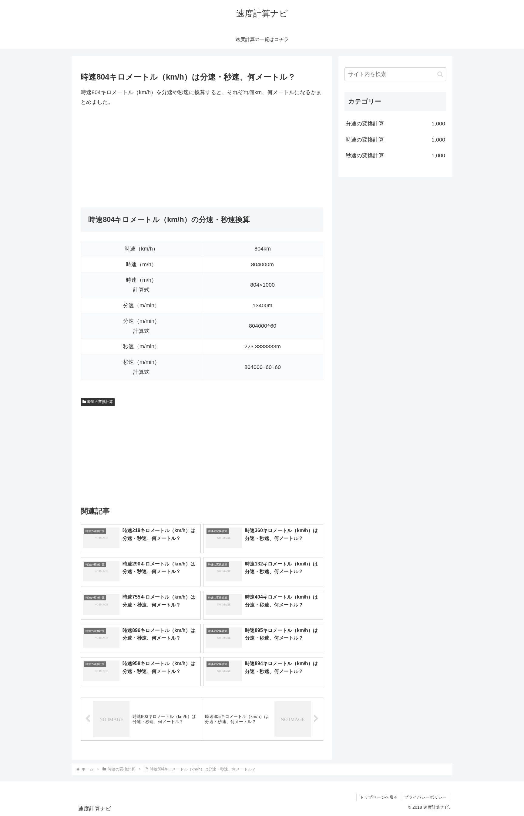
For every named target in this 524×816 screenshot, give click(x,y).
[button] (440, 74)
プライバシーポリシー (425, 797)
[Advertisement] (202, 157)
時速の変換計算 (100, 402)
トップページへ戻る (379, 797)
